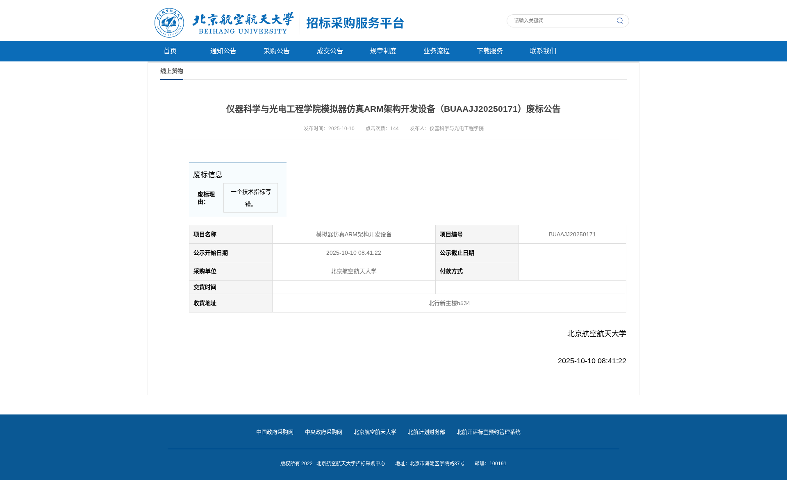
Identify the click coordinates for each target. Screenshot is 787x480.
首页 (170, 51)
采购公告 (277, 51)
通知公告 (223, 51)
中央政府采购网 (323, 432)
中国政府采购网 (274, 432)
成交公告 (330, 51)
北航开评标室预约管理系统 (489, 432)
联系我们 (543, 51)
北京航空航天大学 (375, 432)
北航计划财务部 (426, 432)
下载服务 (490, 51)
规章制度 (383, 51)
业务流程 (436, 51)
